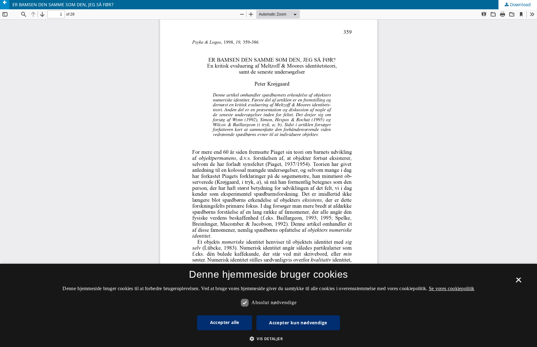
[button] (268, 339)
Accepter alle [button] (224, 322)
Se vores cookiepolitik (452, 288)
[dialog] (268, 305)
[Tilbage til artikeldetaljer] (4, 4)
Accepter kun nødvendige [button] (298, 323)
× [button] (518, 282)
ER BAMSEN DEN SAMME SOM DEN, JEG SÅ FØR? (62, 4)
